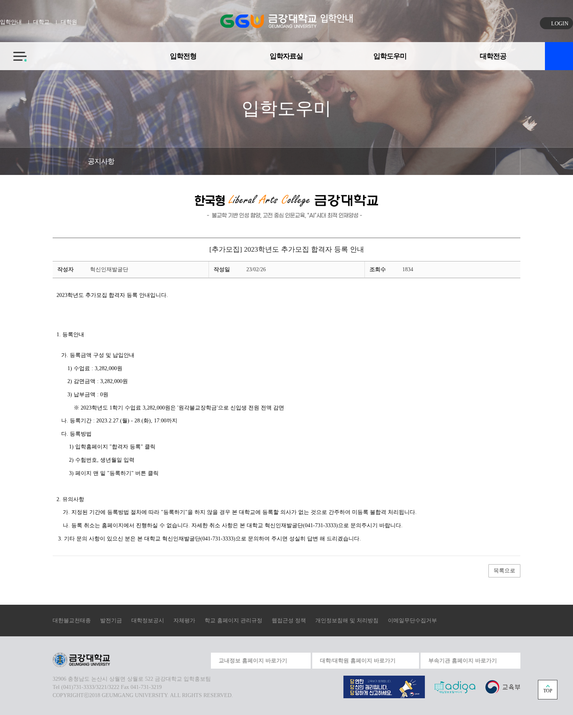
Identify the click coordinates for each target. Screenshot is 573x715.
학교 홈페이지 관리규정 (233, 620)
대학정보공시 (147, 620)
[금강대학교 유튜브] (164, 659)
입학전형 (183, 56)
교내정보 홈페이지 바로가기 (253, 661)
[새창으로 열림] (384, 686)
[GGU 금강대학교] (268, 21)
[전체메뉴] (13, 52)
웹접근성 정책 (289, 620)
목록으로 (504, 571)
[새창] (502, 686)
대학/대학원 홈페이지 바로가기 (358, 661)
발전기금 (111, 620)
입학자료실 (286, 56)
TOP (547, 691)
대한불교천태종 (72, 620)
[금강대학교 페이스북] (182, 659)
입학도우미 (390, 56)
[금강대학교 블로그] (200, 659)
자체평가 (184, 620)
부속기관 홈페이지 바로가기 (462, 661)
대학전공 (493, 56)
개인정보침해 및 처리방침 (346, 620)
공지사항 (101, 161)
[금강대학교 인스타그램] (146, 659)
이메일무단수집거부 (412, 620)
